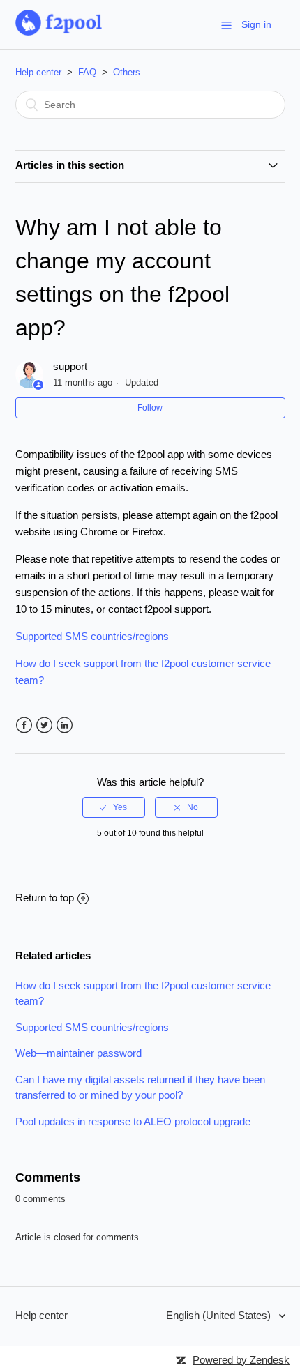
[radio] (113, 807)
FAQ (87, 72)
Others (126, 72)
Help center (38, 72)
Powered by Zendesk (241, 1360)
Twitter (44, 725)
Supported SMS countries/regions (92, 636)
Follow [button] (150, 408)
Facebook (24, 725)
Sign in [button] (256, 24)
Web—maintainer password (78, 1053)
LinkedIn (64, 725)
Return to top (44, 898)
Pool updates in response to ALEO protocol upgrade (132, 1121)
